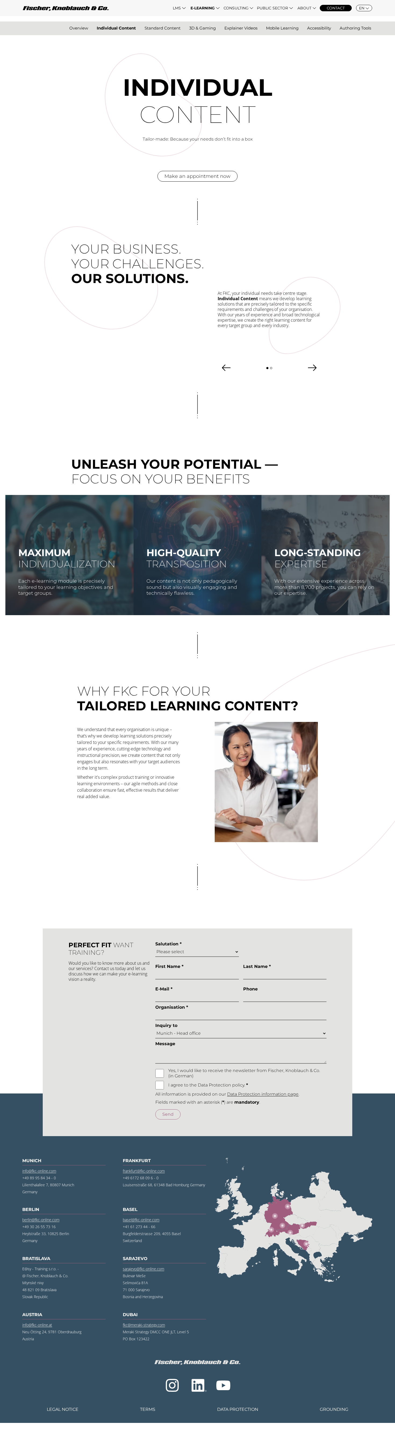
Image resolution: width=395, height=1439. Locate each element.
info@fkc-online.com (39, 1170)
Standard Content (163, 28)
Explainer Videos (240, 28)
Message (165, 1043)
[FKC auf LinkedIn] (198, 1385)
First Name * (169, 966)
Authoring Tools (355, 28)
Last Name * (257, 966)
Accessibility (319, 28)
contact (336, 8)
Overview (78, 28)
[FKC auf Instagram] (172, 1385)
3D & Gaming (202, 28)
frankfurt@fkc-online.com (144, 1170)
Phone (250, 989)
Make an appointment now (197, 176)
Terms (147, 1409)
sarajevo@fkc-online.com (143, 1268)
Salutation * (168, 943)
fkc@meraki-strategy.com (144, 1324)
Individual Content (116, 28)
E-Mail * (164, 989)
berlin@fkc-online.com (40, 1219)
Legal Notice (62, 1409)
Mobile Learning (282, 28)
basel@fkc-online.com (141, 1219)
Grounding (334, 1409)
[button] (179, 8)
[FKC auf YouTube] (223, 1385)
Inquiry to (166, 1025)
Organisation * (171, 1007)
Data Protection (237, 1409)
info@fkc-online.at (37, 1324)
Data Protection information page (263, 1094)
